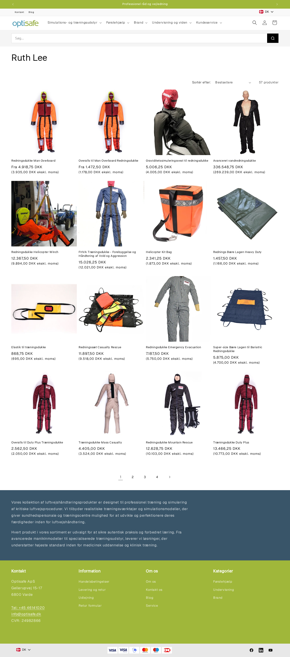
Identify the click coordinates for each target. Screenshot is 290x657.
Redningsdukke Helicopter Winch (34, 252)
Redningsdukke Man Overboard (33, 161)
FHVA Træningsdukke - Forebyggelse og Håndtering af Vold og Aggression (107, 254)
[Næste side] (169, 477)
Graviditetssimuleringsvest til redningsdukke (177, 161)
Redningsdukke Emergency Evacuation (173, 347)
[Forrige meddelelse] (13, 4)
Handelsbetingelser (94, 581)
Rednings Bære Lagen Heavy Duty (237, 252)
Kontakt (19, 12)
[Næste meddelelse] (277, 4)
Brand (217, 598)
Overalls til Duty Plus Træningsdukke (37, 443)
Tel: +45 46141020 (28, 607)
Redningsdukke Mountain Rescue (169, 443)
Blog (31, 12)
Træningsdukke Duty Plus (231, 443)
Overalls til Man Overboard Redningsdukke (108, 161)
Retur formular (90, 605)
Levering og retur (92, 590)
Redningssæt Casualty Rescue (100, 347)
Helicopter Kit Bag (159, 252)
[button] (74, 22)
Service (152, 605)
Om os (151, 581)
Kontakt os (154, 590)
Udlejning (86, 598)
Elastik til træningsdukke (28, 347)
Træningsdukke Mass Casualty (100, 443)
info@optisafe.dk (26, 614)
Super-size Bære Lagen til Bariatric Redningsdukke (237, 349)
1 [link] (120, 476)
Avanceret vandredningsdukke (234, 161)
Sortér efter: (201, 82)
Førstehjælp (222, 581)
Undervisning (223, 590)
